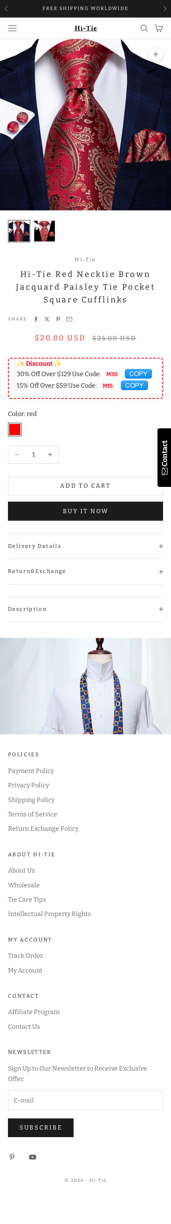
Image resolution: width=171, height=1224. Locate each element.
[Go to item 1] (19, 231)
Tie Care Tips (27, 899)
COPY (138, 373)
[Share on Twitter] (47, 319)
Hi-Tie (85, 260)
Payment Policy (31, 771)
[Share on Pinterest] (58, 319)
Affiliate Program (34, 1012)
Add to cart (85, 485)
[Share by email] (69, 319)
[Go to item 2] (44, 231)
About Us (21, 870)
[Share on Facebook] (36, 319)
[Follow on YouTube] (33, 1157)
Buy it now (86, 511)
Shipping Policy (31, 800)
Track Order (25, 955)
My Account (25, 970)
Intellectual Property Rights (49, 914)
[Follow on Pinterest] (12, 1157)
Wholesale (24, 885)
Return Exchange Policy (43, 828)
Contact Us (24, 1026)
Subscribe (40, 1127)
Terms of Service (32, 814)
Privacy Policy (28, 785)
